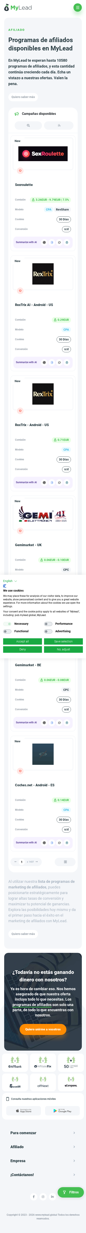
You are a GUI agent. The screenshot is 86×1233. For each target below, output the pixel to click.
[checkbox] (7, 624)
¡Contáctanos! (22, 1175)
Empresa (17, 1161)
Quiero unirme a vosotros (43, 1029)
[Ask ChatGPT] (44, 242)
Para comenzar (23, 1133)
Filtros (74, 1192)
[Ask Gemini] (51, 242)
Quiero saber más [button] (23, 97)
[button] (10, 581)
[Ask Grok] (59, 242)
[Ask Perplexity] (66, 242)
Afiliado (16, 29)
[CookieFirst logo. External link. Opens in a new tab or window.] (4, 586)
